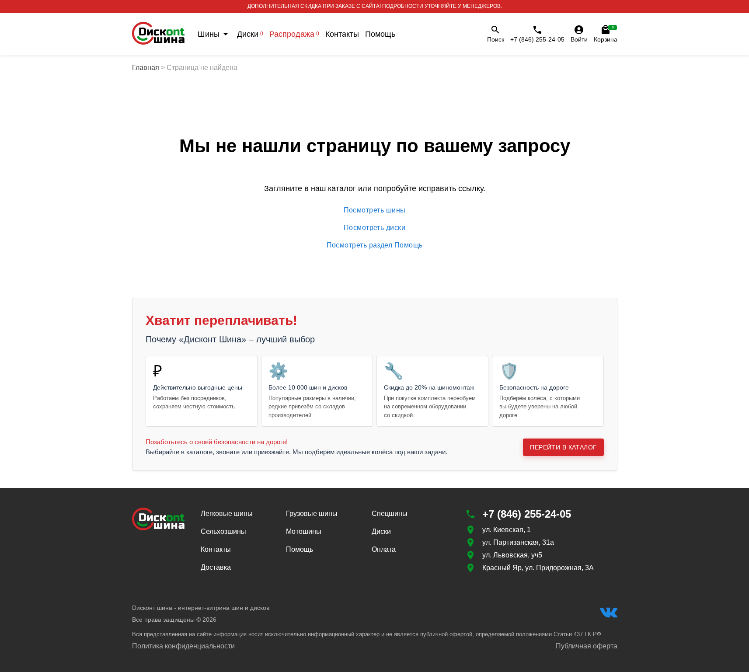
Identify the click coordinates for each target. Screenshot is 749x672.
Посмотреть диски (374, 227)
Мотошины (303, 531)
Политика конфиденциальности (183, 646)
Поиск (495, 39)
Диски (250, 34)
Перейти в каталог (563, 447)
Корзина (605, 34)
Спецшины (390, 513)
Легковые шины (227, 513)
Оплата (384, 549)
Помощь (380, 34)
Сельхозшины (223, 531)
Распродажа (294, 34)
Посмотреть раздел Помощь (375, 245)
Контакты (342, 34)
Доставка (216, 567)
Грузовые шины (312, 513)
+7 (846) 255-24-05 (537, 39)
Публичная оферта (586, 646)
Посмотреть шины (375, 210)
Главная (145, 67)
